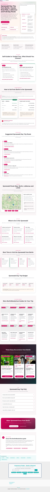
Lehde (13, 210)
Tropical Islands (23, 457)
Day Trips (3, 457)
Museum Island (14, 472)
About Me (10, 483)
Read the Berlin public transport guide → (7, 79)
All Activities (29, 457)
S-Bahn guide (12, 27)
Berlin (6, 210)
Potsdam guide (3, 29)
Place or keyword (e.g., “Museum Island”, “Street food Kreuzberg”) (23, 468)
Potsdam (7, 457)
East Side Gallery (24, 472)
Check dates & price (7, 376)
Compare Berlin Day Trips (5, 24)
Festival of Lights (36, 472)
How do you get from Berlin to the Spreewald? (8, 397)
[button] (9, 197)
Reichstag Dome (19, 472)
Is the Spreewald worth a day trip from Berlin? (8, 394)
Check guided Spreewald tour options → (25, 78)
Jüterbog (18, 457)
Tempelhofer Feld (30, 472)
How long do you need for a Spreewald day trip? (8, 400)
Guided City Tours (4, 459)
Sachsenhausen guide (13, 29)
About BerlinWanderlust (9, 448)
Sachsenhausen (12, 457)
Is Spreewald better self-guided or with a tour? (8, 410)
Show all (16, 210)
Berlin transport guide (4, 27)
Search (36, 470)
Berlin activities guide (24, 448)
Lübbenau (9, 210)
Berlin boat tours (6, 175)
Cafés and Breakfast (12, 482)
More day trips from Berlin (17, 448)
